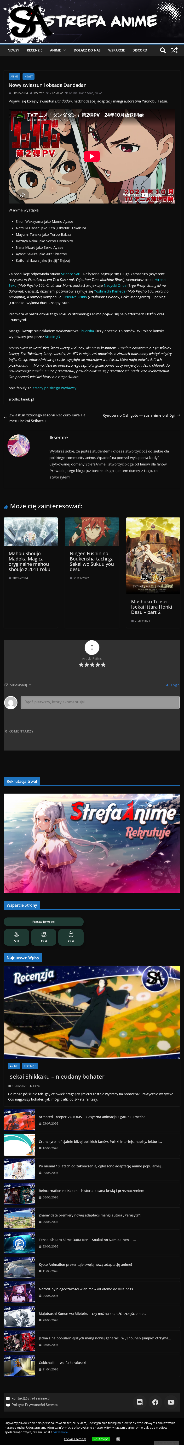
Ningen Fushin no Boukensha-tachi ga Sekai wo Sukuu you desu (92, 561)
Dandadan (86, 93)
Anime (55, 50)
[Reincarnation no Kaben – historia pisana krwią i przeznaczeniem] (19, 1194)
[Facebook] (155, 1402)
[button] (63, 50)
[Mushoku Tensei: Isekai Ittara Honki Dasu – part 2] (153, 520)
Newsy (13, 50)
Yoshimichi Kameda (110, 291)
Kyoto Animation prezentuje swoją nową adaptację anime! (85, 1264)
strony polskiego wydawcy (54, 387)
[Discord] (139, 1402)
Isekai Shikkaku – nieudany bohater (56, 1076)
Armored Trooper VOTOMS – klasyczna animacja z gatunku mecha (92, 1116)
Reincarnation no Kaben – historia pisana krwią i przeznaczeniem (91, 1190)
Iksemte (39, 93)
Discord (139, 50)
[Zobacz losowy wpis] (174, 50)
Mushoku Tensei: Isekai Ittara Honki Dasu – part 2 (151, 606)
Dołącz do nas (87, 50)
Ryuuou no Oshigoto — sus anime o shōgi (139, 415)
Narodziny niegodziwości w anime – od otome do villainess (86, 1289)
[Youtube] (171, 1402)
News (98, 93)
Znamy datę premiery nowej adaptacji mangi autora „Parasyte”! (90, 1215)
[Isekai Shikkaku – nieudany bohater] (92, 1012)
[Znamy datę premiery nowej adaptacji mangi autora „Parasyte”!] (19, 1218)
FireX (36, 1086)
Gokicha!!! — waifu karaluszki (62, 1362)
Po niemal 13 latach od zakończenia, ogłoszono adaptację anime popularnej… (101, 1166)
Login (174, 685)
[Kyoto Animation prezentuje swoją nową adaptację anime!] (19, 1268)
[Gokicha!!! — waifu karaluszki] (19, 1366)
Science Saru (71, 273)
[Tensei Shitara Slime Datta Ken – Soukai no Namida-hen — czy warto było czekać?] (19, 1243)
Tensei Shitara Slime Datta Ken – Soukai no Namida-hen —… (87, 1239)
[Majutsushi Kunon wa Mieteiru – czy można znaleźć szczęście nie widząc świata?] (19, 1317)
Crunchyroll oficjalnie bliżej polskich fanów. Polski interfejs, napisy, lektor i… (100, 1141)
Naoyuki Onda (115, 285)
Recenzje (34, 50)
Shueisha (87, 330)
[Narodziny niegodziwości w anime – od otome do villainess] (19, 1292)
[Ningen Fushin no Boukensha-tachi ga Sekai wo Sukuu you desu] (92, 520)
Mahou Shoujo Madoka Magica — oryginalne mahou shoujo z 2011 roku (29, 561)
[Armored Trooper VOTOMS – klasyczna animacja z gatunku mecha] (19, 1120)
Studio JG (52, 336)
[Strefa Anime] (92, 2)
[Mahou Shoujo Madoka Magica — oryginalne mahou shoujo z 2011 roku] (31, 520)
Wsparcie (116, 50)
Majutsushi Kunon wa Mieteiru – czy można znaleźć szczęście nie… (92, 1313)
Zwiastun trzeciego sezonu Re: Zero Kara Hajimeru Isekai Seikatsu (48, 418)
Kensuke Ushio (75, 296)
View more (60, 1432)
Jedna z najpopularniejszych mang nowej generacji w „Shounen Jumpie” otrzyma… (105, 1338)
